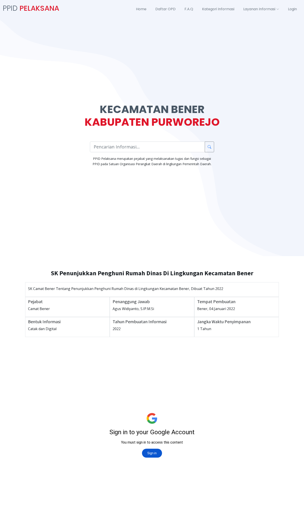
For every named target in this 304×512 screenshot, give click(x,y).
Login (292, 9)
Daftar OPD (165, 9)
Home (141, 9)
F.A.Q (188, 9)
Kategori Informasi (218, 9)
